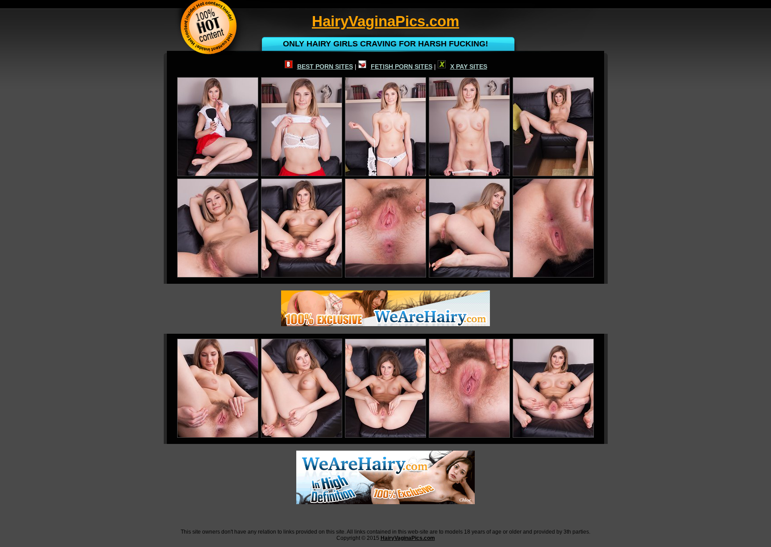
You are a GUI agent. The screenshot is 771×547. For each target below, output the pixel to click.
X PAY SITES (468, 66)
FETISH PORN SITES (401, 66)
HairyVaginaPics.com (408, 538)
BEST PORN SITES (325, 66)
